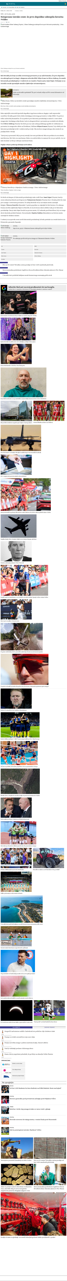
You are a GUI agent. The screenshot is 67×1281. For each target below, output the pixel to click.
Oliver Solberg (37, 256)
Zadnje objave (49, 1027)
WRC (35, 246)
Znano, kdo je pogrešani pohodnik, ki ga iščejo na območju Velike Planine (28, 1054)
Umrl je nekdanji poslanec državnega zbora (18, 1048)
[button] (1, 4)
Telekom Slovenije (62, 0)
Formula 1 (5, 7)
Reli (17, 7)
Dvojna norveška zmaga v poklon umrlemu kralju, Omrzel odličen (26, 1043)
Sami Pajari (3, 252)
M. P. (5, 22)
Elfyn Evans (3, 256)
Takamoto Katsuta (38, 252)
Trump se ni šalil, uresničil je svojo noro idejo (19, 1037)
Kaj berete (16, 1027)
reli (2, 246)
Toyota (2, 249)
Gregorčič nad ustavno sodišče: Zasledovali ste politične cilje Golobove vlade (29, 1031)
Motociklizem (12, 7)
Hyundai (36, 249)
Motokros (22, 7)
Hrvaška (3, 259)
